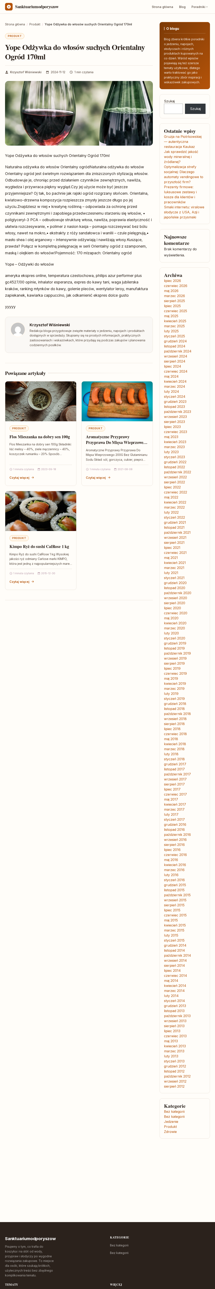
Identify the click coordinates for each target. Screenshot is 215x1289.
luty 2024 (171, 391)
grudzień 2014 (175, 945)
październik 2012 (177, 1076)
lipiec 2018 (172, 729)
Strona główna (162, 7)
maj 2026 (171, 291)
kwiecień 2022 (175, 502)
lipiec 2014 (172, 970)
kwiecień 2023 (175, 442)
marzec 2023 (174, 447)
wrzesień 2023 (175, 417)
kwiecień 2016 (175, 865)
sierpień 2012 (174, 1086)
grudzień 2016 (175, 824)
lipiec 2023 (172, 427)
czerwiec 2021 (175, 553)
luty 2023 (171, 452)
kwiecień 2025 (175, 321)
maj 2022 (171, 497)
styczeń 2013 (174, 1061)
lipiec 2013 (172, 1031)
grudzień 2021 (175, 522)
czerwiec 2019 (175, 673)
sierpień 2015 (174, 905)
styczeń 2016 (174, 880)
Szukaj (169, 101)
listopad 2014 (174, 950)
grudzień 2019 (175, 643)
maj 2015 (171, 920)
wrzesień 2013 (175, 1021)
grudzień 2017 (175, 764)
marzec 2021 (174, 568)
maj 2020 (171, 618)
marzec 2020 (174, 628)
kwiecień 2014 (175, 986)
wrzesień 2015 (175, 900)
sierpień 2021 (174, 542)
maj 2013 (171, 1041)
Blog (182, 7)
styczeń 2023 (174, 457)
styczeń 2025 (174, 336)
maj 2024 (171, 376)
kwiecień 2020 (175, 623)
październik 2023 (177, 412)
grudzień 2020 (175, 583)
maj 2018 (171, 739)
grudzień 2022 (175, 462)
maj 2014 (171, 980)
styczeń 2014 (174, 1001)
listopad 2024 (174, 346)
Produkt (15, 36)
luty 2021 (171, 573)
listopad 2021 (174, 527)
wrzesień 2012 (175, 1081)
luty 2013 (171, 1056)
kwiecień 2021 (175, 563)
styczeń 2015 (174, 940)
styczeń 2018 (174, 759)
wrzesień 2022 (175, 477)
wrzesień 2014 (175, 960)
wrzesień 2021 (175, 537)
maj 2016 (171, 860)
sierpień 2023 (174, 422)
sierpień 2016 (174, 845)
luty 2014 (171, 996)
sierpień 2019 (174, 663)
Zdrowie (170, 1132)
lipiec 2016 (172, 850)
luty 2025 (171, 331)
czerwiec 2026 (175, 286)
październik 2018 (177, 714)
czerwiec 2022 (175, 492)
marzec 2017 (174, 809)
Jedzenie (171, 1121)
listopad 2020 (174, 588)
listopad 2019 (174, 648)
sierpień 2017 (174, 784)
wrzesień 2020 (175, 598)
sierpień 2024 (174, 361)
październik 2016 (177, 834)
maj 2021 (171, 558)
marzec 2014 (174, 991)
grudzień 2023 (175, 401)
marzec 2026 (174, 296)
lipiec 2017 (172, 789)
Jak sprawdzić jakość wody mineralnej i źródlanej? (181, 157)
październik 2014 (177, 955)
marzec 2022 (174, 507)
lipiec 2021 (172, 547)
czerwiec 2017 (175, 794)
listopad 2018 (174, 709)
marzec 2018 (174, 749)
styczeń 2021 (174, 578)
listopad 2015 (174, 890)
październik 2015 (177, 895)
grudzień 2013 (175, 1006)
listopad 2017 (174, 769)
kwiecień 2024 (175, 381)
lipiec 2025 (172, 306)
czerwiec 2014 (175, 975)
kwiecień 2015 (175, 925)
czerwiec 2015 (175, 915)
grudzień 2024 (175, 341)
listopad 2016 (174, 829)
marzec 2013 (174, 1051)
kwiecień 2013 (175, 1046)
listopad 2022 (174, 467)
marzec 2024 (174, 386)
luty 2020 (171, 633)
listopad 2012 (174, 1071)
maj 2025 (171, 316)
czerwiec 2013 (175, 1036)
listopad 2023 (174, 406)
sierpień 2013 (174, 1026)
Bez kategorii (174, 1111)
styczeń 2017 (174, 819)
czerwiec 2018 (175, 734)
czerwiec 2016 (175, 855)
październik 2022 (177, 472)
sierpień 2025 (174, 301)
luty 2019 (171, 693)
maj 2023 (171, 437)
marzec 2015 (174, 930)
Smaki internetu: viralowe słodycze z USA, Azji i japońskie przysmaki (184, 212)
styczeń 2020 (174, 638)
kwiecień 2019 (175, 683)
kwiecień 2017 (175, 804)
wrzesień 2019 (175, 658)
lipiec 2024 (172, 366)
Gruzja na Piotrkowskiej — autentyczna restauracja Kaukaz (183, 141)
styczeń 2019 (174, 699)
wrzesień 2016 (175, 840)
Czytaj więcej (19, 477)
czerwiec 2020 (175, 613)
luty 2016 (171, 875)
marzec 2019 (174, 688)
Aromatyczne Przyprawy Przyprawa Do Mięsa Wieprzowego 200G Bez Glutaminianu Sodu (116, 442)
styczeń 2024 (174, 396)
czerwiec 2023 (175, 432)
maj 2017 (171, 799)
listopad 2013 (174, 1011)
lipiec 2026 (172, 281)
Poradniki (198, 7)
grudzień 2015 (175, 885)
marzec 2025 (174, 326)
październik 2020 (177, 593)
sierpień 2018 (174, 724)
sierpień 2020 (174, 603)
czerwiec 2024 (175, 371)
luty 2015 (171, 935)
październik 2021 (177, 532)
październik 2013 (177, 1016)
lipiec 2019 (172, 668)
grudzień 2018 (175, 704)
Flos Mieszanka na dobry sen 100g (39, 437)
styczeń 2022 (174, 517)
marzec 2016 (174, 870)
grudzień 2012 (175, 1066)
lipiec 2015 (172, 910)
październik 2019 (177, 653)
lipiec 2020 (172, 608)
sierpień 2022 (174, 482)
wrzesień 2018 (175, 719)
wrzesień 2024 (175, 356)
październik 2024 (177, 351)
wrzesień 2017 (175, 779)
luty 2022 (171, 512)
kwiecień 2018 (175, 744)
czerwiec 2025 (175, 311)
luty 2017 (171, 814)
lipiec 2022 (172, 487)
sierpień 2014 (174, 965)
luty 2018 (171, 754)
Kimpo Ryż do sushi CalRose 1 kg (39, 546)
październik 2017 (177, 774)
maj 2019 (171, 678)
